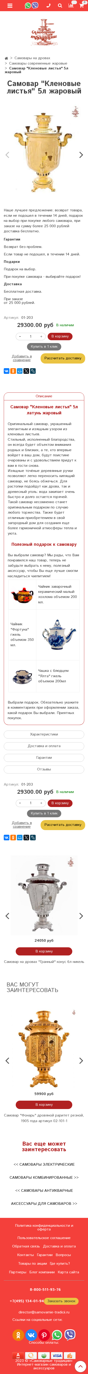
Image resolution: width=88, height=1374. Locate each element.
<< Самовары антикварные (44, 1190)
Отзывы (44, 769)
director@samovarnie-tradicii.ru (44, 1312)
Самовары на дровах (32, 58)
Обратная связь (26, 1246)
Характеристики (44, 734)
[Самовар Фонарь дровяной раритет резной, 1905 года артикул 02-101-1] (44, 1049)
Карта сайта (68, 1272)
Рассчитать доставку (62, 358)
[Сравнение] (71, 5)
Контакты (25, 1255)
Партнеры (17, 1272)
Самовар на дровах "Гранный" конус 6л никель (44, 962)
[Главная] (6, 58)
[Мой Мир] (20, 371)
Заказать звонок (61, 1301)
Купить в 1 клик (44, 346)
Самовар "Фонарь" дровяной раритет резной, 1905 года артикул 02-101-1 (44, 1118)
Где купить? (60, 1263)
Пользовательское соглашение (44, 1238)
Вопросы (63, 1255)
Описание (44, 396)
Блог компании (42, 1272)
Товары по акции (32, 1263)
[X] (26, 371)
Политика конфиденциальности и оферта (44, 1227)
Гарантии (44, 757)
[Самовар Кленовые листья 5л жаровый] (44, 151)
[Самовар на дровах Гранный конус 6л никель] (44, 895)
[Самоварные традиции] (44, 31)
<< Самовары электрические (44, 1164)
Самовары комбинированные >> (44, 1177)
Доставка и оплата (44, 746)
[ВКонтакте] (6, 371)
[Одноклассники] (13, 371)
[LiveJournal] (33, 371)
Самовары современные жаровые (38, 63)
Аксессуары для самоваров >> (44, 1203)
